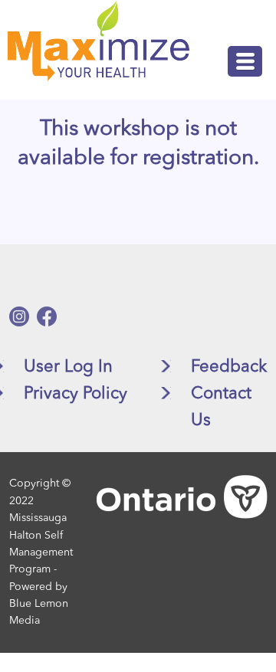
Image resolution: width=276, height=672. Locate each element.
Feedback (229, 367)
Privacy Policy (75, 393)
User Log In (68, 367)
